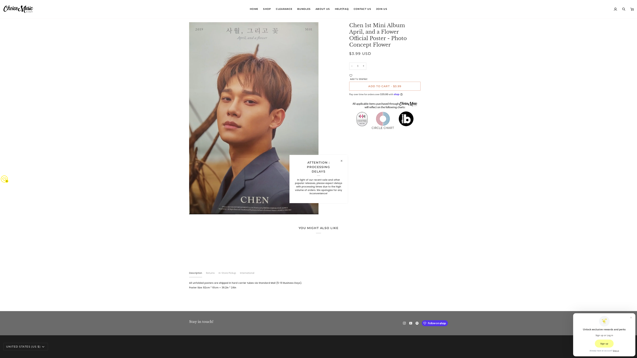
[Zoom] (195, 208)
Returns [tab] (210, 273)
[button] (267, 9)
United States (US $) (23, 346)
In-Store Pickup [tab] (227, 273)
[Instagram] (404, 323)
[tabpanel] (318, 285)
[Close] (343, 161)
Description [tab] (195, 273)
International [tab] (247, 273)
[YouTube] (410, 323)
